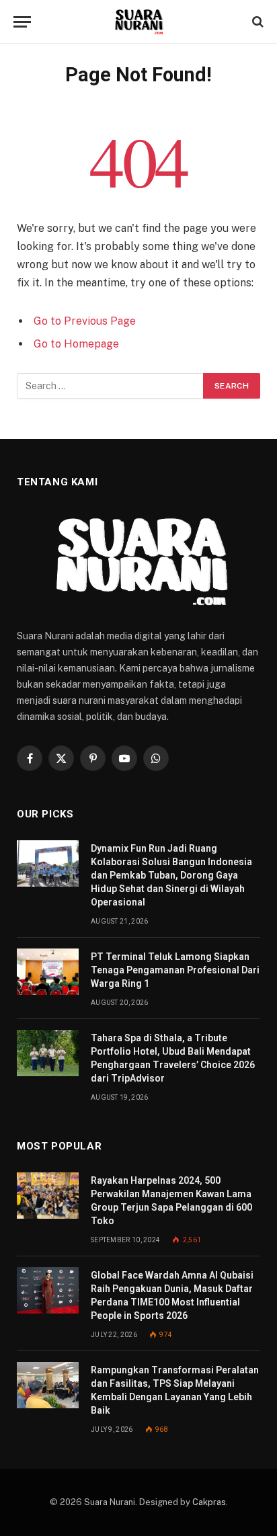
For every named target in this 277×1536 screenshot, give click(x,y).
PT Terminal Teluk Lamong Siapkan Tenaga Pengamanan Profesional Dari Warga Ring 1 (175, 970)
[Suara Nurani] (138, 22)
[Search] (256, 22)
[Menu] (22, 22)
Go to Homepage (76, 343)
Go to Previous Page (85, 321)
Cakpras (209, 1502)
